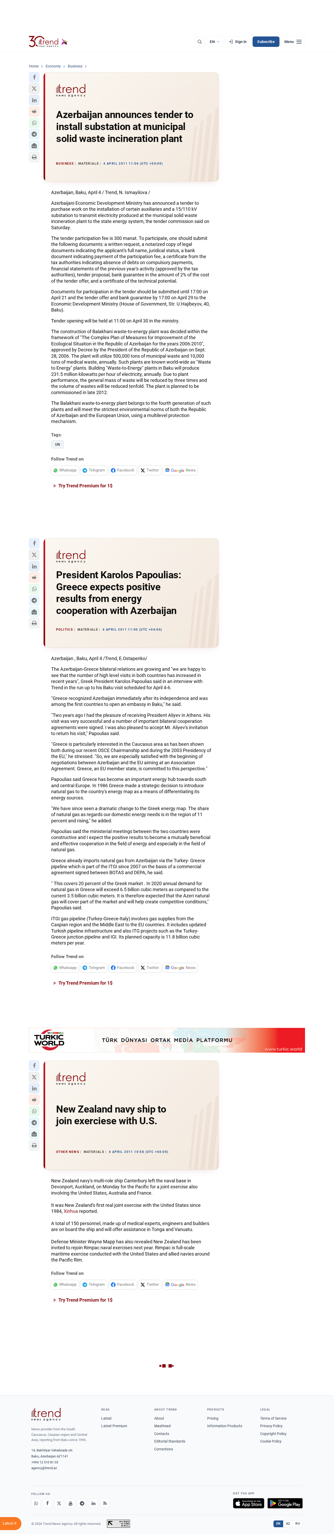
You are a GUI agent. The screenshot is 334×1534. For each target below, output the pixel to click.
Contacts (161, 1434)
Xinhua (71, 1211)
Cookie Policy (271, 1441)
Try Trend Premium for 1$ (85, 485)
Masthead (162, 1426)
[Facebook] (47, 1503)
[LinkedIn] (93, 1503)
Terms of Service (273, 1418)
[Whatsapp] (36, 1503)
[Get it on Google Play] (285, 1503)
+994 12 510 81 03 (44, 1462)
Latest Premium (114, 1426)
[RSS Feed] (105, 1503)
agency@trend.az (44, 1468)
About (159, 1418)
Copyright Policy (273, 1434)
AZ (288, 1523)
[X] (59, 1503)
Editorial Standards (169, 1441)
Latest (106, 1418)
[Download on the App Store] (248, 1503)
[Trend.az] (48, 41)
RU (297, 1523)
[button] (34, 77)
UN (57, 444)
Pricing (212, 1418)
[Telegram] (82, 1503)
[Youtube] (70, 1503)
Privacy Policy (271, 1426)
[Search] (199, 41)
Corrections (163, 1449)
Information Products (224, 1426)
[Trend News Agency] (46, 1414)
